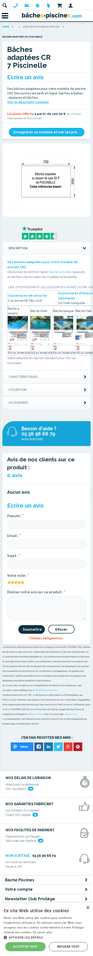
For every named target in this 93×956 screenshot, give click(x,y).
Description (18, 248)
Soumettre (32, 629)
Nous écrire (35, 714)
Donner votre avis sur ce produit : (36, 591)
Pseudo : (15, 515)
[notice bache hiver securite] (40, 330)
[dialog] (46, 929)
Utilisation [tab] (17, 389)
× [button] (87, 908)
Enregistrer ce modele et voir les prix (45, 132)
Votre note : (18, 575)
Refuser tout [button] (68, 947)
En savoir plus (42, 932)
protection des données (44, 690)
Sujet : (13, 555)
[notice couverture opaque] (63, 330)
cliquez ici (70, 714)
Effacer (61, 629)
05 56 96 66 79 (38, 434)
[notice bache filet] (78, 348)
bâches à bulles (60, 272)
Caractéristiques (23, 377)
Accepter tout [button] (25, 947)
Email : (14, 535)
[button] (46, 937)
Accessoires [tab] (18, 402)
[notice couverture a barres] (18, 330)
